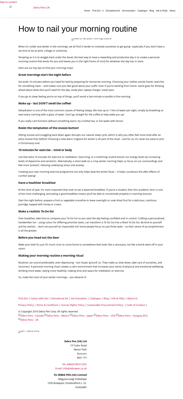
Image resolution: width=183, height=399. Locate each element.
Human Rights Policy (73, 305)
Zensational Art (113, 11)
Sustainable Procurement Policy (105, 305)
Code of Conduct (135, 305)
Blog (152, 11)
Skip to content (8, 2)
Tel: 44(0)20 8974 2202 (74, 364)
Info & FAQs (161, 11)
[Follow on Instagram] (79, 333)
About (172, 11)
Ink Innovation (128, 11)
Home (87, 11)
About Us (132, 298)
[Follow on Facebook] (74, 333)
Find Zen (96, 11)
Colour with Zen (39, 298)
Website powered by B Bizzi (33, 326)
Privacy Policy (26, 305)
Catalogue (142, 11)
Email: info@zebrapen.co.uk (71, 368)
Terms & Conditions (47, 305)
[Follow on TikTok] (84, 333)
